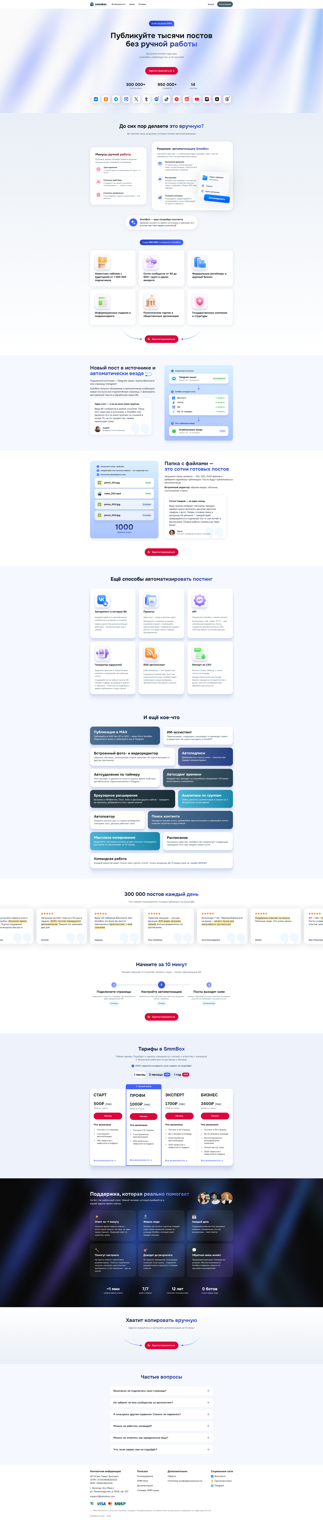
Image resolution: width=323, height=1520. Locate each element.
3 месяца (159, 1075)
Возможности (118, 4)
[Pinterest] (176, 99)
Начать (108, 1116)
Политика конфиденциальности (185, 1481)
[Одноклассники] (106, 99)
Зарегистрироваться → (161, 70)
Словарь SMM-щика (148, 1490)
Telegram (219, 1485)
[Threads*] (227, 99)
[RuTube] (207, 99)
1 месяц (139, 1075)
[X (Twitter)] (136, 99)
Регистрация (225, 4)
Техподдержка (145, 1476)
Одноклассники (223, 1481)
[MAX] (126, 99)
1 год (181, 1075)
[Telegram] (116, 99)
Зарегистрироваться (163, 339)
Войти (211, 4)
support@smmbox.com (102, 1496)
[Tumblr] (146, 99)
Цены (131, 4)
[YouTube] (197, 99)
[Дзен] (217, 99)
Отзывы (142, 4)
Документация (145, 1485)
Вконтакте (219, 1476)
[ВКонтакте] (96, 99)
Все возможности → (105, 1160)
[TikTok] (166, 99)
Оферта (172, 1476)
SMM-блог (142, 1481)
